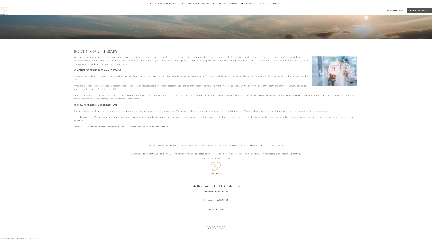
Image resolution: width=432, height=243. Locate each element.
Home (153, 3)
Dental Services (188, 3)
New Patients (209, 3)
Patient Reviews (228, 3)
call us (139, 127)
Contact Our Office (269, 3)
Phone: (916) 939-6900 (216, 209)
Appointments (247, 3)
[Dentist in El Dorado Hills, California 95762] (4, 11)
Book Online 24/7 (421, 10)
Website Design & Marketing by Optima (19, 238)
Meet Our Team (166, 3)
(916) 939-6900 (395, 10)
